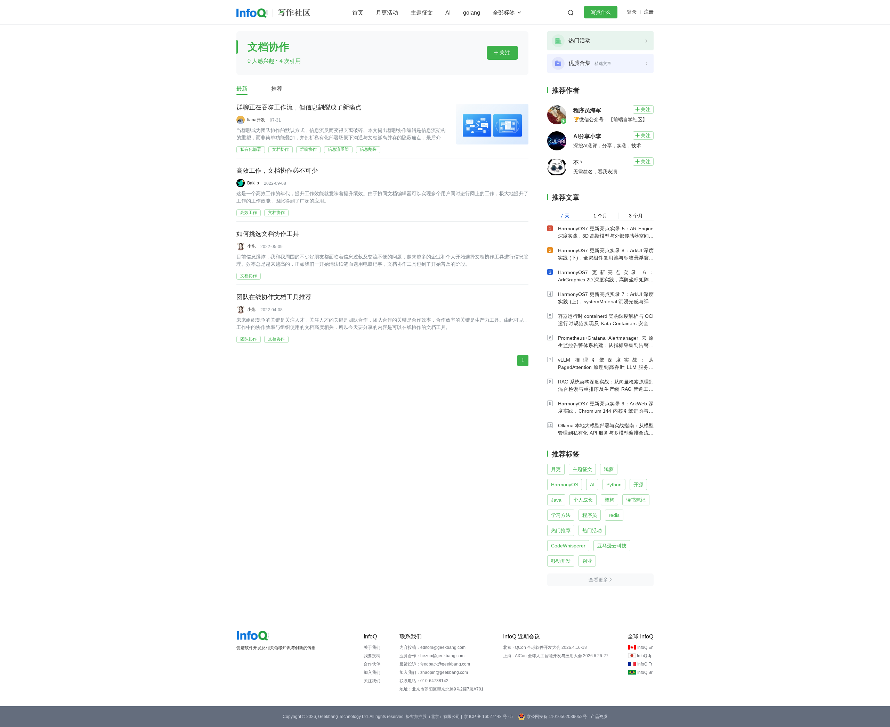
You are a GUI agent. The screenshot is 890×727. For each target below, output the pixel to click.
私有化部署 (250, 149)
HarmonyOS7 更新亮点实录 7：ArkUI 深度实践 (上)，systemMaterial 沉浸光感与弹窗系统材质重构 (606, 301)
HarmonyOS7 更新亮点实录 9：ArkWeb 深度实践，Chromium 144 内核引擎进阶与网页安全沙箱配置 (606, 411)
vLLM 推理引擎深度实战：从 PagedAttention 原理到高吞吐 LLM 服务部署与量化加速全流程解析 (606, 367)
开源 (638, 484)
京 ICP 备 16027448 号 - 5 (488, 716)
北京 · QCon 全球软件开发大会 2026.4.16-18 (545, 647)
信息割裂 (368, 149)
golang (471, 13)
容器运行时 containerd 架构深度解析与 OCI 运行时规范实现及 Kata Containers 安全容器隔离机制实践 (606, 323)
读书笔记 (636, 500)
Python (614, 484)
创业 (587, 561)
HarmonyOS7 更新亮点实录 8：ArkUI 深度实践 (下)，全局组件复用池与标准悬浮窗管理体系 (606, 258)
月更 (556, 469)
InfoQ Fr (644, 664)
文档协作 (280, 149)
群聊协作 (308, 149)
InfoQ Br (645, 672)
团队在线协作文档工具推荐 (274, 297)
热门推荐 (561, 530)
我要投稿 (372, 655)
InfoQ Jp (645, 655)
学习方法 (561, 515)
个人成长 (583, 500)
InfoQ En (645, 647)
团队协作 (248, 339)
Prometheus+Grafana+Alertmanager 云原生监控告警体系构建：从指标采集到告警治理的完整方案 (606, 345)
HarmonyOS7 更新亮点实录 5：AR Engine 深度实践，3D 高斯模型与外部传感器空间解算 (606, 236)
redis (614, 515)
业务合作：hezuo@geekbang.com (431, 655)
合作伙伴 (372, 664)
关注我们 (372, 680)
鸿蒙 (609, 469)
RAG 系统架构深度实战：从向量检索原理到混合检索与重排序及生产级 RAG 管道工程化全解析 (606, 389)
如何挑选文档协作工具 (267, 233)
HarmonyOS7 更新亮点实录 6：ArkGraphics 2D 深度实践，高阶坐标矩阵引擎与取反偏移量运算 (606, 280)
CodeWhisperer (568, 545)
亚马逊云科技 (611, 545)
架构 (609, 500)
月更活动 (387, 13)
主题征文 (422, 13)
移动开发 (561, 561)
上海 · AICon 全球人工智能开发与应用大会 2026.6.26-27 (555, 655)
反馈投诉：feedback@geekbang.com (434, 664)
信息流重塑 (338, 149)
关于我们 (372, 647)
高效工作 (248, 212)
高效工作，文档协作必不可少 (277, 170)
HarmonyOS (564, 484)
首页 (357, 13)
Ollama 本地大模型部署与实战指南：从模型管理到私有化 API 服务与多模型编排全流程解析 (606, 433)
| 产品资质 (598, 716)
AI (448, 13)
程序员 (589, 515)
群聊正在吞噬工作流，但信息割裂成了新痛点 (299, 107)
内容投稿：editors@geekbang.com (432, 647)
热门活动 (592, 530)
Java (556, 500)
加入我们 (372, 672)
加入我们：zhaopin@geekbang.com (433, 672)
